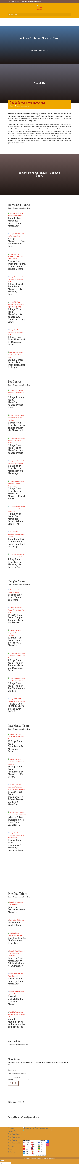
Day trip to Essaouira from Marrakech (16, 909)
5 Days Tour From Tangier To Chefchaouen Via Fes (17, 687)
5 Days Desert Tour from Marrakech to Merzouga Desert (15, 289)
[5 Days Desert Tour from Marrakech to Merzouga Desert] (17, 281)
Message (10, 1080)
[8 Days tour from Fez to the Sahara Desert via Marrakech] (17, 420)
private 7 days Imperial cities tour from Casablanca (16, 821)
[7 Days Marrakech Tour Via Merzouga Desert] (17, 236)
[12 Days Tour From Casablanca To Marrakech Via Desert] (17, 764)
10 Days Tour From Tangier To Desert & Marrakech (15, 641)
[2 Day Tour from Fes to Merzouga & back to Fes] (17, 557)
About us (11, 1128)
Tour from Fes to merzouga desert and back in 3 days (16, 542)
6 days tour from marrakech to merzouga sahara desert (17, 265)
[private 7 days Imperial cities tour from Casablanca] (17, 815)
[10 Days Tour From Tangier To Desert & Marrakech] (17, 635)
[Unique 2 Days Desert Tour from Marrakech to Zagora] (17, 357)
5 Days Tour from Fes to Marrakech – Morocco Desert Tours (16, 493)
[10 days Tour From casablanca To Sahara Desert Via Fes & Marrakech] (17, 789)
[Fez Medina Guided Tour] (16, 920)
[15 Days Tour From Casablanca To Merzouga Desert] (17, 739)
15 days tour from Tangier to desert (15, 597)
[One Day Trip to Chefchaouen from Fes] (17, 935)
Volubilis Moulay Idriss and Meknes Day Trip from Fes (17, 1023)
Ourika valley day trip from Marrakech (15, 981)
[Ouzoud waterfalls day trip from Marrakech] (17, 994)
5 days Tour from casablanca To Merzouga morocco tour (15, 845)
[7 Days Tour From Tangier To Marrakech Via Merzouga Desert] (17, 658)
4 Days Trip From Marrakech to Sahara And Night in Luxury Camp (16, 315)
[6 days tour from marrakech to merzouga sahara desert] (17, 259)
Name (10, 1070)
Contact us (11, 1152)
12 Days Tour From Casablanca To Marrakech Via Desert (16, 771)
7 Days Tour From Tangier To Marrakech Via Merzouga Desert (15, 665)
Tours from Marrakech (15, 1134)
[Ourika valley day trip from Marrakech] (17, 976)
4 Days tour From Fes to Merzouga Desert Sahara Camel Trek (15, 518)
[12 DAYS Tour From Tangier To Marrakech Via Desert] (17, 612)
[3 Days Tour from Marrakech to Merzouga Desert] (17, 334)
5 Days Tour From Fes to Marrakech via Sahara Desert (15, 449)
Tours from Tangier (14, 1137)
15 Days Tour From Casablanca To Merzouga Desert (16, 746)
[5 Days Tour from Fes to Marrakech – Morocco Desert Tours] (17, 486)
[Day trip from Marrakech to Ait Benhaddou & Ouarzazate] (17, 955)
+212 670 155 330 (16, 1102)
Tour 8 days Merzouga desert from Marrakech (14, 221)
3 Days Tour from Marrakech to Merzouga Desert (17, 340)
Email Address (12, 1074)
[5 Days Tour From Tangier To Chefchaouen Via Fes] (17, 681)
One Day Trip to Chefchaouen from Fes (17, 940)
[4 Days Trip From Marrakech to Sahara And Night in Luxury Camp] (17, 307)
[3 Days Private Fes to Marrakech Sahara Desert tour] (17, 395)
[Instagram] (47, 1144)
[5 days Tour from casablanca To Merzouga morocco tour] (17, 837)
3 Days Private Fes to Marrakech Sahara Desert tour (16, 402)
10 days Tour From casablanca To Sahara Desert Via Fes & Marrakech (15, 798)
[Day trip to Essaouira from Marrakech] (17, 904)
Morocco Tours (12, 1131)
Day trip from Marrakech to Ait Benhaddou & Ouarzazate (16, 961)
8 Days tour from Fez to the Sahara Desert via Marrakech (16, 426)
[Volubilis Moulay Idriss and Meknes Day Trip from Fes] (17, 1017)
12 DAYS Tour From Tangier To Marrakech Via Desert (15, 618)
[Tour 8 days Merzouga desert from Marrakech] (17, 215)
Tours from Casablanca (15, 1143)
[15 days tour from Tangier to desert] (17, 592)
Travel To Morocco (39, 51)
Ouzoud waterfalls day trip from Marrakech (16, 1000)
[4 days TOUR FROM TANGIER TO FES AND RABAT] (17, 701)
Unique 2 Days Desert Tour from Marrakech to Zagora (17, 363)
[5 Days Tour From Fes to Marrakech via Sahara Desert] (17, 443)
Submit (13, 1083)
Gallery (10, 1149)
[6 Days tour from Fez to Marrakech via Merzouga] (17, 463)
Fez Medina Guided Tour (14, 924)
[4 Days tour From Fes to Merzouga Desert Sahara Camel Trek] (17, 511)
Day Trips (11, 1146)
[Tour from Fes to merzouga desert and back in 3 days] (17, 536)
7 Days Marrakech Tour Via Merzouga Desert (16, 242)
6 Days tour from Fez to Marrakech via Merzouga (15, 469)
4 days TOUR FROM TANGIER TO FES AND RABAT (16, 707)
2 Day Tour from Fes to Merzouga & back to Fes (14, 563)
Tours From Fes (13, 1140)
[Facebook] (47, 1141)
